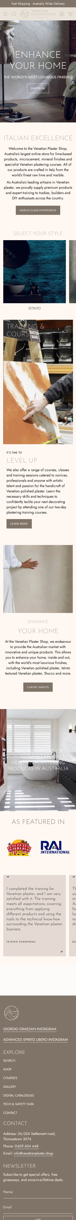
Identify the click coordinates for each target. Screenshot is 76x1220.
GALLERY (9, 1086)
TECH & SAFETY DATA (18, 1104)
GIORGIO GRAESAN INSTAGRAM (29, 1029)
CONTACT (10, 1112)
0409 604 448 (27, 1146)
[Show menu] (5, 14)
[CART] (70, 14)
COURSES (10, 1078)
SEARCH (9, 1060)
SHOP (7, 1069)
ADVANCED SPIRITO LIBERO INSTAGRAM (35, 1039)
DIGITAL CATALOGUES (18, 1095)
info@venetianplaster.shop (33, 1153)
